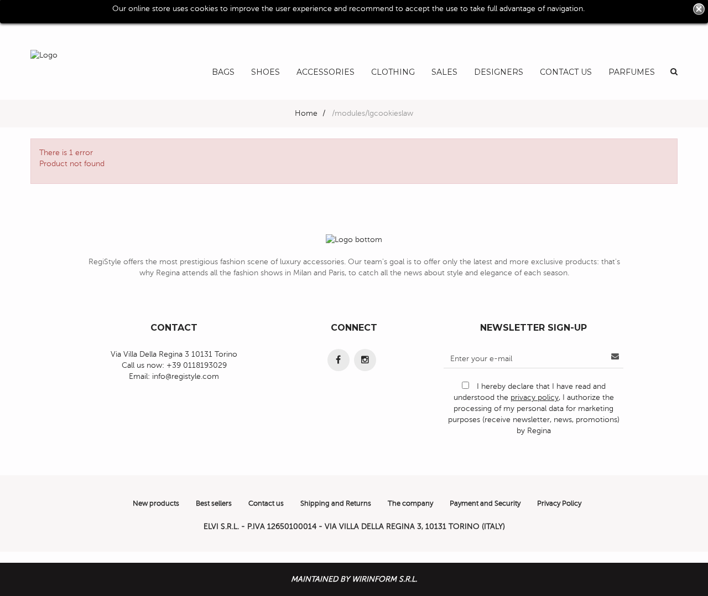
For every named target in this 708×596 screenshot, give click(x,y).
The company (410, 503)
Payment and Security (485, 503)
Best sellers (214, 503)
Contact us (266, 503)
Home (306, 113)
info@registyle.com (185, 376)
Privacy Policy (559, 503)
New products (156, 503)
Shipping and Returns (335, 503)
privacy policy (535, 397)
